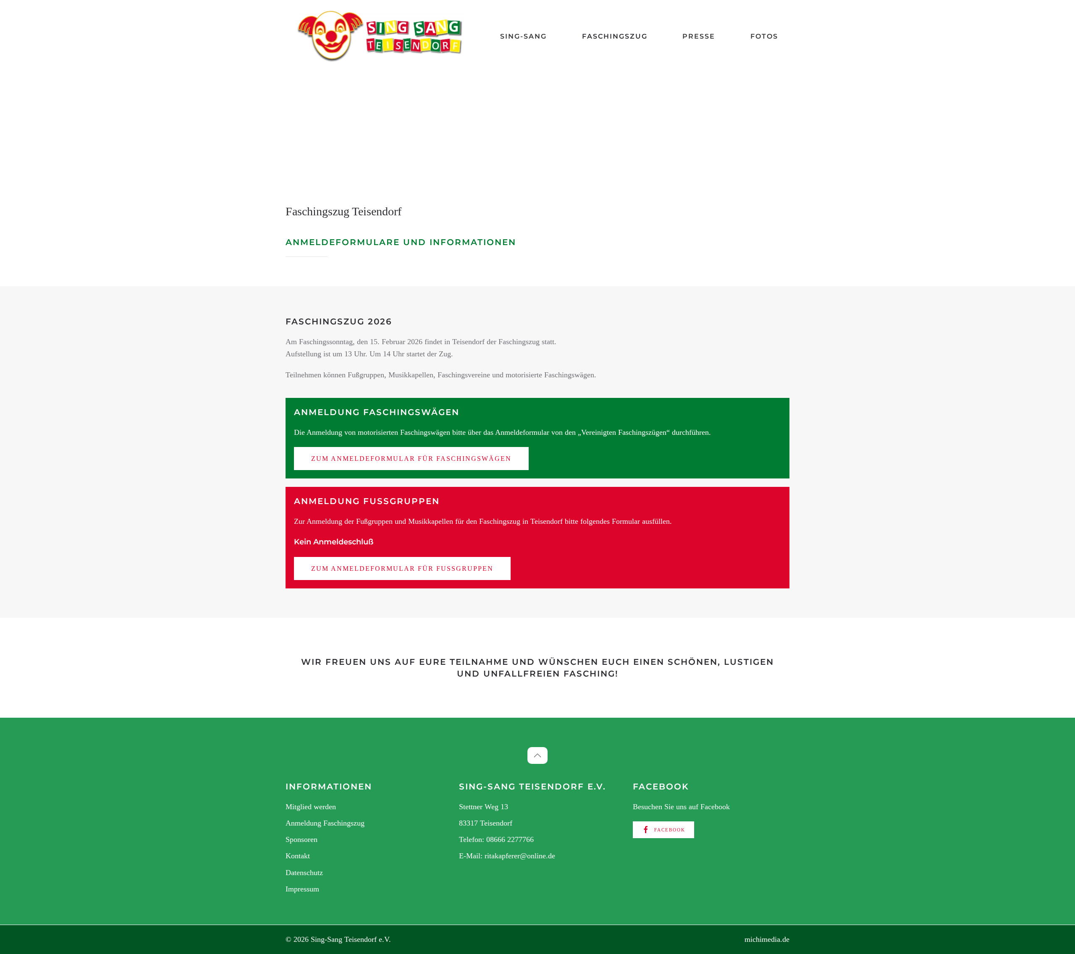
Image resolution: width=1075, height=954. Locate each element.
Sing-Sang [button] (523, 36)
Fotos (764, 36)
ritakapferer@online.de (520, 856)
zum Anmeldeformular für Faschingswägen (411, 458)
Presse (698, 36)
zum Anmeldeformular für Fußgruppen (402, 568)
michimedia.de (767, 939)
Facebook (669, 829)
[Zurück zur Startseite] (381, 36)
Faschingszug (615, 36)
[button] (537, 755)
